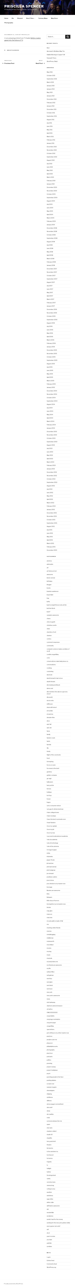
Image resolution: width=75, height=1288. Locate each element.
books (49, 588)
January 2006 (51, 347)
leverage (49, 887)
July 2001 (49, 530)
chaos (48, 618)
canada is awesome (53, 615)
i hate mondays (51, 816)
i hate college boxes (53, 812)
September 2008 (52, 238)
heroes (49, 789)
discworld (49, 697)
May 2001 (50, 536)
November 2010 (52, 150)
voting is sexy (51, 1189)
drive (48, 721)
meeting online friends (53, 928)
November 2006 (52, 313)
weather (49, 1192)
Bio (13, 18)
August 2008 (51, 241)
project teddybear (52, 1070)
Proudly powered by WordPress (13, 1283)
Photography (8, 22)
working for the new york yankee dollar (58, 1223)
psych (48, 1073)
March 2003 (50, 462)
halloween (50, 782)
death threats (51, 681)
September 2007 (52, 279)
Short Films (30, 18)
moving (49, 951)
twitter (49, 1172)
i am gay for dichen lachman (55, 809)
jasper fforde (51, 860)
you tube (49, 1239)
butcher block (51, 608)
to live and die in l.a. (52, 1151)
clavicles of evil (51, 632)
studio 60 (50, 1134)
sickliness (50, 1097)
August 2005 (51, 363)
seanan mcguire (52, 1087)
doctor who (50, 700)
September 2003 (52, 441)
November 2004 (52, 394)
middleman (50, 938)
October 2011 (51, 113)
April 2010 (50, 174)
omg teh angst (51, 1022)
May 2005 (50, 374)
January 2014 (51, 89)
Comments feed (52, 1264)
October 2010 (51, 153)
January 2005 (51, 387)
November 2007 (52, 272)
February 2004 (51, 424)
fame (48, 731)
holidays (49, 792)
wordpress (50, 1216)
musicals (49, 958)
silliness (49, 1100)
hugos (49, 802)
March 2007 (50, 299)
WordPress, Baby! (52, 61)
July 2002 (49, 489)
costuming (50, 671)
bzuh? (48, 611)
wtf (48, 1229)
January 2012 (50, 106)
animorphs (50, 564)
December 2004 (52, 391)
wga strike (50, 1199)
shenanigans (51, 1090)
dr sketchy (50, 714)
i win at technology (52, 843)
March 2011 (50, 136)
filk (48, 748)
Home (6, 18)
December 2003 (52, 431)
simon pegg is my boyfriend (55, 1104)
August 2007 (51, 282)
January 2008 (51, 265)
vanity (48, 1178)
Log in (48, 1257)
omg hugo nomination (53, 1019)
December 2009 (52, 187)
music (48, 955)
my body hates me (52, 961)
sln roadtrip (50, 1114)
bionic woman (51, 578)
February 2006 (51, 343)
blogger (49, 584)
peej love (49, 1036)
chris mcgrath (51, 622)
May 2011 (49, 129)
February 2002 (51, 506)
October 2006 (51, 316)
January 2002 (51, 509)
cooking (49, 668)
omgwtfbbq (50, 1026)
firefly (48, 751)
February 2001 (51, 547)
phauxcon (50, 1043)
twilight (49, 1168)
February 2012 (51, 102)
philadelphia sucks (52, 1046)
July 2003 (49, 448)
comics (49, 639)
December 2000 (52, 550)
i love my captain (52, 826)
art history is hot (52, 571)
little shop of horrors (53, 900)
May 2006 (50, 333)
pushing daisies (51, 1080)
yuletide (49, 1243)
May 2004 (50, 414)
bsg (48, 598)
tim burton (50, 1148)
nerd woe (49, 989)
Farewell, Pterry (51, 58)
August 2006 (51, 323)
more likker (50, 944)
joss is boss (50, 880)
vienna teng (50, 1185)
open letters (50, 1029)
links (48, 894)
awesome (50, 574)
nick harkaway (51, 1002)
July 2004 (49, 408)
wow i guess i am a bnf (53, 1226)
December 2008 (52, 228)
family (48, 734)
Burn (48, 48)
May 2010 (50, 170)
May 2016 (50, 72)
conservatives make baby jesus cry (57, 661)
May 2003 (50, 455)
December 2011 (51, 109)
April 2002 (50, 499)
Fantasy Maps (43, 18)
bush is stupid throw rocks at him (57, 605)
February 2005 (51, 384)
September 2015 (52, 79)
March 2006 (50, 340)
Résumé (20, 18)
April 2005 (50, 377)
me (48, 924)
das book (49, 675)
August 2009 (51, 201)
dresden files (51, 717)
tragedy (49, 1161)
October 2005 (51, 357)
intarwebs (50, 856)
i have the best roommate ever (56, 819)
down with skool (52, 707)
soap (48, 1117)
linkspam (49, 897)
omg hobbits (50, 1016)
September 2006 (52, 319)
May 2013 (49, 92)
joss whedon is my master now (56, 883)
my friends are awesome (54, 965)
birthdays (49, 581)
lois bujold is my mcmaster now (56, 904)
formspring (50, 761)
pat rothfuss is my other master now (58, 1033)
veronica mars (51, 1182)
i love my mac (51, 833)
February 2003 (51, 465)
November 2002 (52, 475)
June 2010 (50, 167)
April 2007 (50, 296)
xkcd (48, 1233)
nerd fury (49, 978)
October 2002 (51, 479)
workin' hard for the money (55, 1219)
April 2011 (49, 133)
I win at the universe (53, 846)
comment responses (53, 642)
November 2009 (52, 191)
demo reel (50, 688)
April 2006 (50, 336)
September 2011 (52, 116)
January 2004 (51, 428)
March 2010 (50, 177)
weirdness (50, 1195)
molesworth (50, 941)
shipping (49, 1094)
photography (51, 1050)
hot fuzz (49, 795)
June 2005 (50, 370)
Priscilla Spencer (24, 6)
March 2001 (50, 543)
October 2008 (51, 235)
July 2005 (49, 367)
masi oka (49, 917)
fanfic (48, 741)
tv (47, 1165)
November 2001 (52, 516)
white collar (50, 1202)
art (47, 567)
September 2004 (52, 401)
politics (49, 1060)
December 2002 (52, 472)
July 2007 (49, 285)
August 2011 (50, 119)
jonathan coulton (52, 877)
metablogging (51, 934)
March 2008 (50, 258)
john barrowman (51, 866)
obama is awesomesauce (54, 1006)
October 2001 (51, 519)
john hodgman (51, 870)
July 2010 (49, 163)
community (50, 645)
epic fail (49, 724)
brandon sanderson (52, 591)
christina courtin (52, 625)
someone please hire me (54, 1121)
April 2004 (50, 418)
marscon (49, 914)
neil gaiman (50, 975)
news (48, 999)
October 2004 (51, 397)
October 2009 (51, 194)
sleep (48, 1111)
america (49, 561)
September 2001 (52, 523)
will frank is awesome (53, 1206)
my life (49, 968)
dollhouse (50, 704)
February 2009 (51, 221)
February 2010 (51, 180)
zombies (49, 1246)
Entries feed (50, 1260)
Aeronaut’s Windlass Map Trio (56, 51)
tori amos (50, 1158)
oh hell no (49, 1009)
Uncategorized (13, 50)
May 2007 (50, 292)
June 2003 (50, 452)
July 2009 (49, 204)
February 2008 (51, 262)
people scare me (52, 1039)
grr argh (49, 778)
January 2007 (51, 306)
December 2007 (52, 269)
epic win (49, 727)
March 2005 (50, 380)
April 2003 (50, 458)
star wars (49, 1128)
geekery (49, 772)
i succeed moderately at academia (57, 836)
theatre (49, 1145)
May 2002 (50, 496)
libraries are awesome (53, 890)
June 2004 (50, 411)
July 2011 (49, 123)
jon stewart (50, 873)
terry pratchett (51, 1141)
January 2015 (51, 85)
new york (49, 992)
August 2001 (51, 526)
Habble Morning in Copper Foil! (56, 54)
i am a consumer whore (54, 805)
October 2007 (51, 275)
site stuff (49, 1107)
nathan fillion (50, 972)
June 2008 (50, 248)
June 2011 (49, 126)
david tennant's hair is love (55, 678)
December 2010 (52, 146)
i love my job (50, 829)
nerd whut (50, 985)
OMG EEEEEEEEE (52, 1012)
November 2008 (52, 231)
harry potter (50, 785)
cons (48, 658)
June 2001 (50, 533)
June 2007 (50, 289)
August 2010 (51, 160)
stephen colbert (52, 1131)
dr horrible (50, 711)
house (49, 799)
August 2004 (51, 404)
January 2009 (51, 224)
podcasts (49, 1056)
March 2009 (50, 218)
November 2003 (52, 435)
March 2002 (50, 502)
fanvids (49, 744)
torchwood (50, 1155)
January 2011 (50, 143)
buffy (48, 601)
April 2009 (50, 214)
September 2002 (52, 482)
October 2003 (51, 438)
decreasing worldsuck (53, 685)
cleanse (49, 635)
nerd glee (49, 982)
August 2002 (51, 486)
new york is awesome (53, 995)
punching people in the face (55, 1077)
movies (49, 948)
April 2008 (50, 255)
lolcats (49, 907)
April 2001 (50, 540)
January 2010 (51, 184)
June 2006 (50, 330)
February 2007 (51, 302)
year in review (51, 1236)
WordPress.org (51, 1267)
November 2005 (52, 353)
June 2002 (50, 492)
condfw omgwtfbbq (53, 654)
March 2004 (50, 421)
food (48, 758)
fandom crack (51, 738)
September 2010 (52, 157)
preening (49, 1063)
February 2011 (51, 140)
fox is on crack (51, 765)
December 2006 (52, 309)
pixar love (50, 1053)
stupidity (49, 1138)
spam (48, 1124)
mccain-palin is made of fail (55, 921)
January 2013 (50, 96)
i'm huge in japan (52, 850)
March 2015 (50, 82)
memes (49, 931)
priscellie (25, 34)
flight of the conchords (54, 755)
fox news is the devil (53, 768)
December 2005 (52, 350)
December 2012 (52, 99)
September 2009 (52, 197)
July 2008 (49, 245)
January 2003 (51, 469)
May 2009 (50, 211)
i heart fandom (51, 822)
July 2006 (49, 326)
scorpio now (50, 1084)
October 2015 (51, 75)
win (48, 1209)
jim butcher (50, 863)
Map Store (54, 18)
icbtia (48, 853)
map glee (49, 911)
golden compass (52, 775)
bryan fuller (50, 595)
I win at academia (52, 839)
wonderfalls (50, 1212)
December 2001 (52, 513)
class (48, 628)
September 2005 (52, 360)
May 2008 (50, 252)
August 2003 (51, 445)
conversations (51, 664)
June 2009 (50, 207)
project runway (51, 1067)
